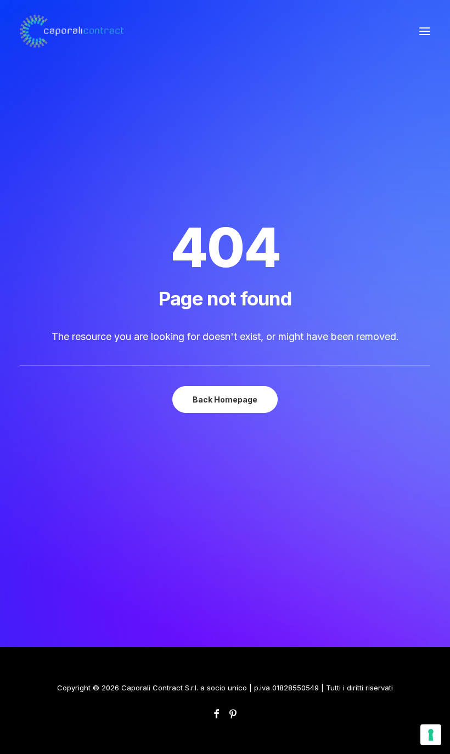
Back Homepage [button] (225, 399)
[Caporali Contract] (71, 31)
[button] (425, 31)
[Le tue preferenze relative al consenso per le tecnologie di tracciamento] (430, 734)
